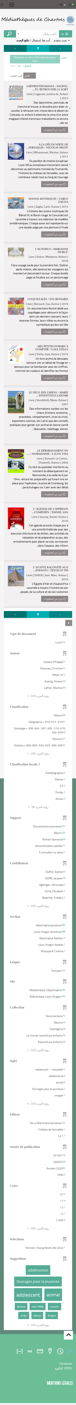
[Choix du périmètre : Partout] (65, 33)
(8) (39, 807)
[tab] (71, 1351)
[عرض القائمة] (11, 5)
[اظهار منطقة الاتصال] (2, 4)
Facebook (65, 1363)
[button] (61, 4)
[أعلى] (68, 1335)
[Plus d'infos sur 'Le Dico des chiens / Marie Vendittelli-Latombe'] (16, 402)
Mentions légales (60, 1383)
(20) (39, 1325)
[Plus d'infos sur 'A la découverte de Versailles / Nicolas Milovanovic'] (16, 151)
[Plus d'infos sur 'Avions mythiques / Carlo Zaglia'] (16, 203)
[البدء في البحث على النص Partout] (10, 33)
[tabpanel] (38, 688)
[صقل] (38, 48)
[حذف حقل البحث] (18, 33)
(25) (39, 696)
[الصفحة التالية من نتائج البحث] (15, 48)
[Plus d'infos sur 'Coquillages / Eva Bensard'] (16, 306)
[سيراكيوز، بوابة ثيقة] (38, 20)
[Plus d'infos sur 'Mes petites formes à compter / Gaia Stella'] (16, 354)
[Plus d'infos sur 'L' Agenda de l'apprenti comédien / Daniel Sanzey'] (16, 518)
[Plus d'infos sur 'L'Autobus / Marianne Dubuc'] (16, 253)
